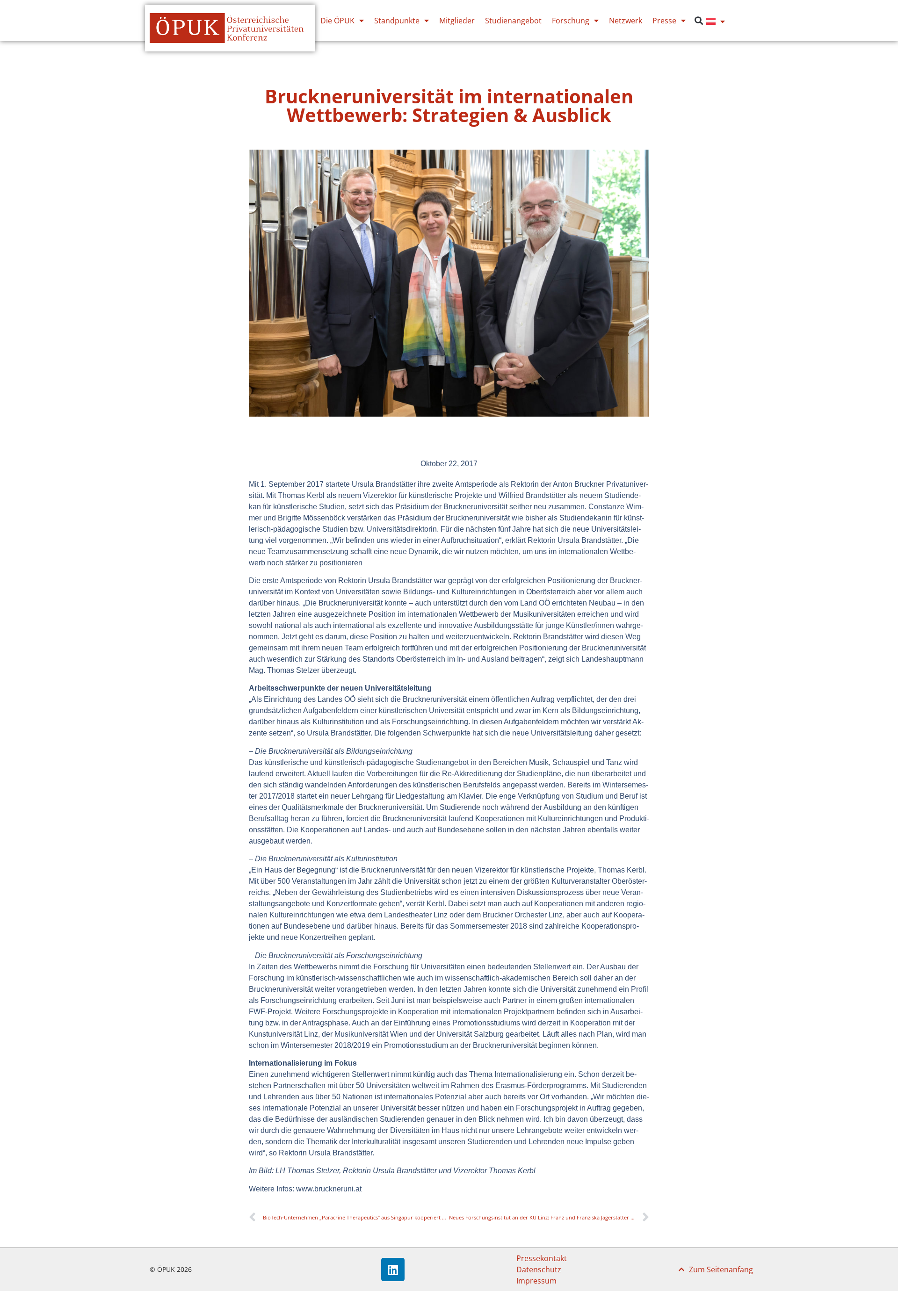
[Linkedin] (393, 1269)
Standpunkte (397, 20)
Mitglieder (457, 20)
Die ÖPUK (337, 20)
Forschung (570, 20)
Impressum (536, 1281)
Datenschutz (538, 1269)
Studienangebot (513, 20)
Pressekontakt (541, 1258)
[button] (698, 21)
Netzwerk (625, 20)
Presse (664, 20)
